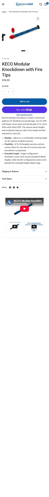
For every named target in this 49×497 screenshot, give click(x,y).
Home (4, 12)
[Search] (41, 4)
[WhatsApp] (13, 187)
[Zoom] (38, 18)
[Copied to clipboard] (17, 187)
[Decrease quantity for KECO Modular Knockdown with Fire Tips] (4, 91)
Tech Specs (7, 179)
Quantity (5, 86)
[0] (45, 4)
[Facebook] (10, 187)
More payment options (24, 115)
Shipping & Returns (10, 171)
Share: (4, 187)
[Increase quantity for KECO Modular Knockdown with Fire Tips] (13, 91)
